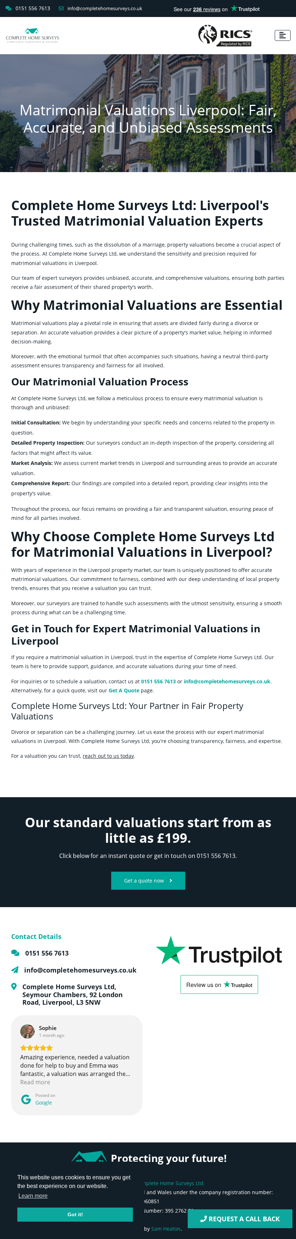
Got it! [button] (75, 1214)
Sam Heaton (165, 1228)
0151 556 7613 (47, 953)
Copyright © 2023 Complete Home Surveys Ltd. (148, 1183)
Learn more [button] (33, 1196)
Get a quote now (144, 880)
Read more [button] (35, 1082)
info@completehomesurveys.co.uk (104, 8)
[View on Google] (27, 1031)
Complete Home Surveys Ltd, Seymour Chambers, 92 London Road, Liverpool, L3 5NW (72, 994)
